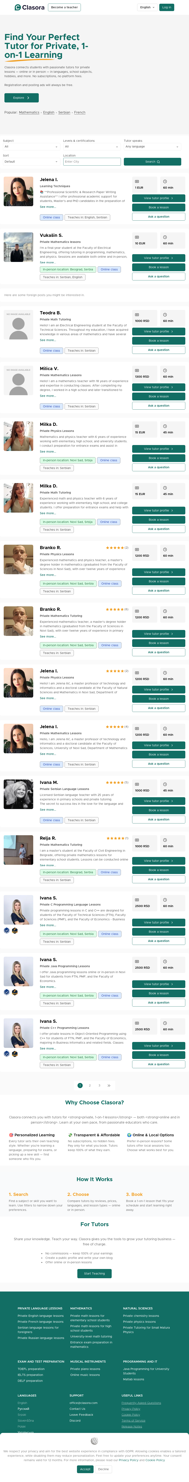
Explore (18, 97)
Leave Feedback (81, 1414)
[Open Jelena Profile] (20, 191)
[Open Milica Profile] (20, 380)
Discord (75, 1420)
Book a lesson (159, 207)
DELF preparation (30, 1380)
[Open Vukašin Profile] (20, 247)
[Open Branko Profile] (20, 559)
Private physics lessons (139, 1321)
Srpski (22, 1414)
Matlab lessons (133, 1379)
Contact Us (77, 1408)
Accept (85, 1469)
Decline (103, 1469)
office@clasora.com (83, 1402)
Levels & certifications (79, 140)
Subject (8, 140)
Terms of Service (133, 1420)
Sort (6, 155)
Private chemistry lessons (141, 1315)
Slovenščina (26, 1420)
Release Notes (132, 1426)
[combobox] (31, 146)
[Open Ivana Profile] (20, 794)
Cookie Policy (131, 1414)
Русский (23, 1408)
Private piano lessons (85, 1369)
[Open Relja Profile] (20, 850)
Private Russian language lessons (41, 1338)
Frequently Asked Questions (141, 1402)
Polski (21, 1426)
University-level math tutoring (91, 1336)
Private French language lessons (40, 1321)
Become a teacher (64, 7)
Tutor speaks (133, 140)
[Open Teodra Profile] (20, 324)
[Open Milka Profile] (20, 436)
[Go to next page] (108, 1085)
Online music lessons (85, 1374)
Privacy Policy (131, 1408)
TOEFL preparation (31, 1369)
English (145, 7)
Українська (26, 1432)
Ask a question (158, 216)
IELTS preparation (30, 1374)
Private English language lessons (41, 1315)
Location (69, 155)
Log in (166, 7)
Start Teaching (94, 1273)
